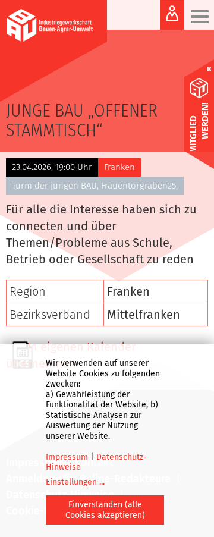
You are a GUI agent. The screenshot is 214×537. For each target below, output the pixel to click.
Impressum (67, 457)
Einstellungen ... (75, 482)
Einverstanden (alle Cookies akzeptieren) (105, 510)
